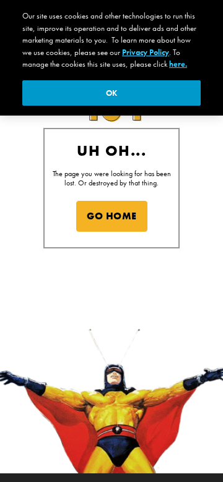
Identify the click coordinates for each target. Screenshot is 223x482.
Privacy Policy (145, 52)
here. (178, 64)
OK (111, 93)
